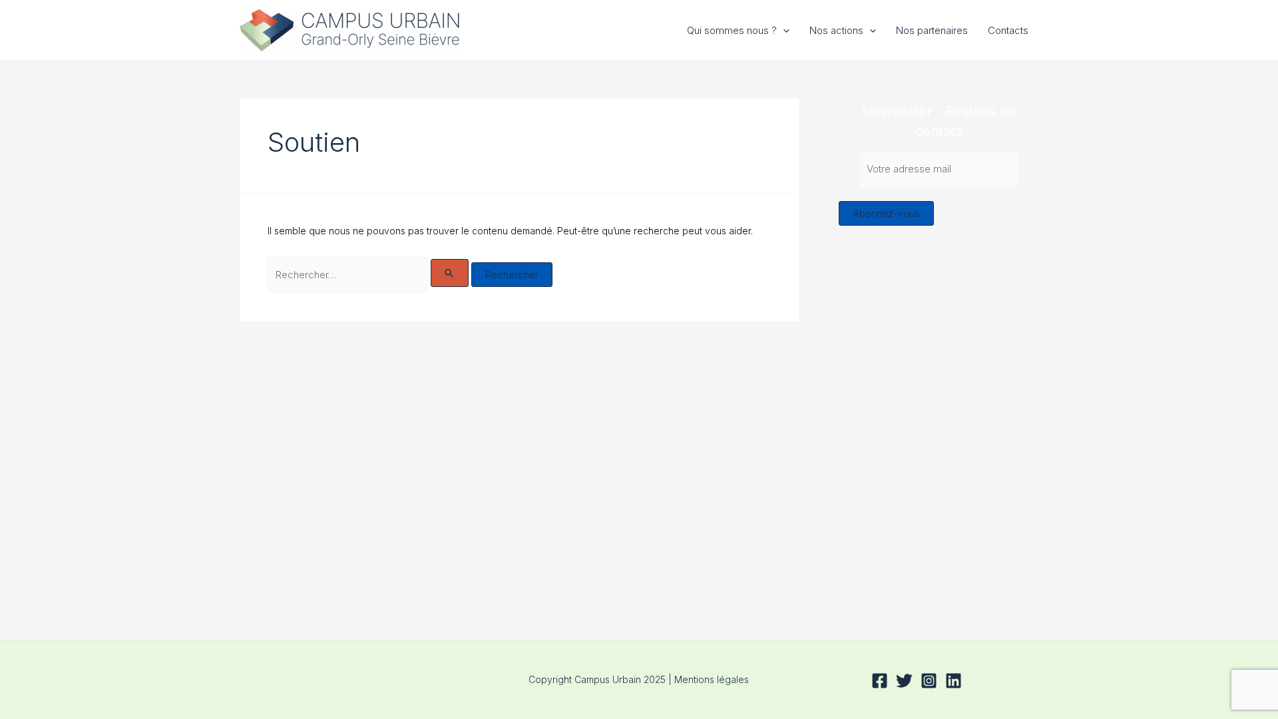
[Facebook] (879, 680)
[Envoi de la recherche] (450, 273)
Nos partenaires (932, 30)
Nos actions (836, 30)
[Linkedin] (953, 680)
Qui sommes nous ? (732, 30)
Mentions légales (711, 679)
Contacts (1008, 30)
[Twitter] (904, 680)
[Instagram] (929, 680)
